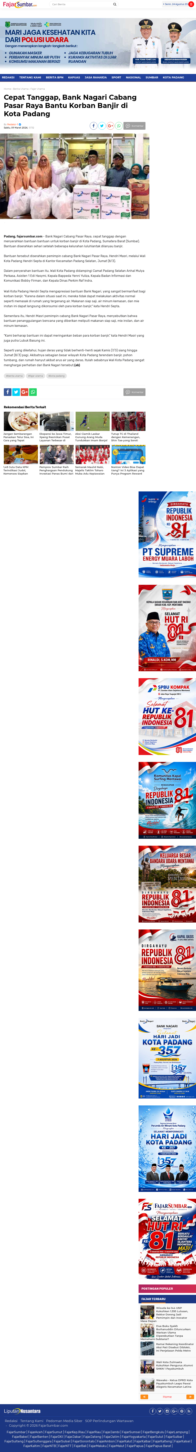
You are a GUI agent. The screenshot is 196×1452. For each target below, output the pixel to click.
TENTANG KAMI (30, 77)
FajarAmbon (106, 1441)
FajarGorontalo (84, 1441)
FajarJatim (111, 1437)
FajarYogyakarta (134, 1437)
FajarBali (80, 1446)
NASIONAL (133, 77)
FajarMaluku (98, 1446)
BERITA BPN (54, 77)
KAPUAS (74, 77)
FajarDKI (57, 1437)
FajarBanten (39, 1437)
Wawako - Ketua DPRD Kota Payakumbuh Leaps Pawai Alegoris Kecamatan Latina (174, 1383)
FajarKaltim (31, 1446)
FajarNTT (65, 1446)
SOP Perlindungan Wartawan (109, 1421)
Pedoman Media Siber (64, 1421)
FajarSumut (53, 1432)
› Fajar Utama (37, 88)
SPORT (116, 77)
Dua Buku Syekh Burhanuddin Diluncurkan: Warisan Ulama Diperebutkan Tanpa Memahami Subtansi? (165, 1332)
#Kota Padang (56, 375)
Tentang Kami (31, 1421)
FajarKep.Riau (75, 1432)
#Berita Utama (14, 375)
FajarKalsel (182, 1441)
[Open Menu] (191, 4)
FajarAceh (35, 1432)
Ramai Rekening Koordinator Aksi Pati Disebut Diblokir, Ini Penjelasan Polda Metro (175, 1347)
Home (7, 88)
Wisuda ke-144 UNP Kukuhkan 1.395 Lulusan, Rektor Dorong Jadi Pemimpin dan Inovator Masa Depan (164, 1314)
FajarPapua (135, 1446)
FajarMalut (116, 1446)
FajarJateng (92, 1437)
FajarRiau (94, 1432)
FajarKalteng (162, 1441)
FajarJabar (73, 1437)
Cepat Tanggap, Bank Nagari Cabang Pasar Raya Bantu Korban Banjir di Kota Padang (70, 105)
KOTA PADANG (173, 77)
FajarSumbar (16, 1432)
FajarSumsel (131, 1432)
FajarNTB (49, 1446)
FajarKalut (124, 1441)
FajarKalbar (142, 1441)
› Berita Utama (20, 88)
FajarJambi (111, 1432)
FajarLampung (177, 1432)
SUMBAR (152, 77)
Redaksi (11, 1421)
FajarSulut (155, 1437)
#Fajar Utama (35, 375)
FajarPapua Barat (158, 1446)
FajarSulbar (174, 1437)
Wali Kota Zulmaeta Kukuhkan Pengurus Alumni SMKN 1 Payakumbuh (174, 1365)
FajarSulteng (14, 1441)
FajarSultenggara (38, 1441)
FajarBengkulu (153, 1432)
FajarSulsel (62, 1441)
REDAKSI (8, 77)
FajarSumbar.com (53, 1425)
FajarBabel (20, 1437)
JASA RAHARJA (96, 77)
